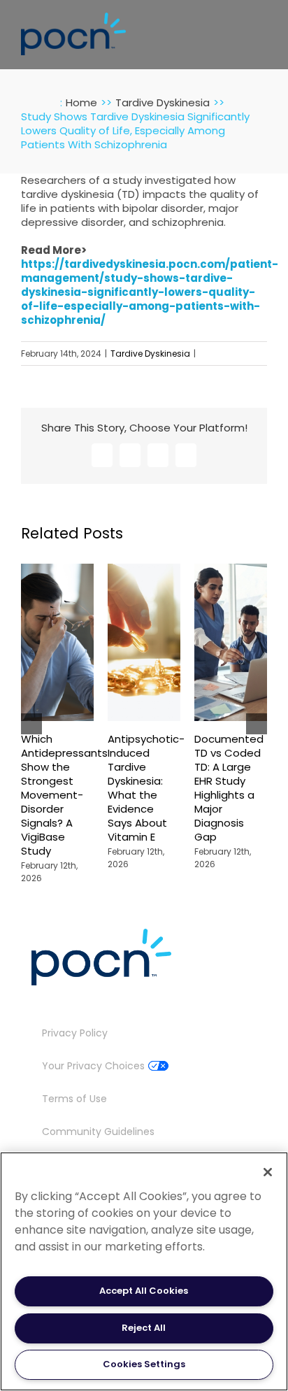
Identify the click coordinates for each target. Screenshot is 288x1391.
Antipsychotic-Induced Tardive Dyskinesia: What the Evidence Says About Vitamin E (146, 788)
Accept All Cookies (143, 1290)
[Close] (267, 1172)
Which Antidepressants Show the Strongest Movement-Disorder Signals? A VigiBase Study (64, 795)
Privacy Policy (75, 1033)
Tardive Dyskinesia (150, 353)
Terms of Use (74, 1099)
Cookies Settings (144, 1364)
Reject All (144, 1327)
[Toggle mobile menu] (261, 30)
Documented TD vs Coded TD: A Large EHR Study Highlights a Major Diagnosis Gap (229, 788)
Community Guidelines (98, 1132)
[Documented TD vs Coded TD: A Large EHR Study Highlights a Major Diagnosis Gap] (230, 571)
